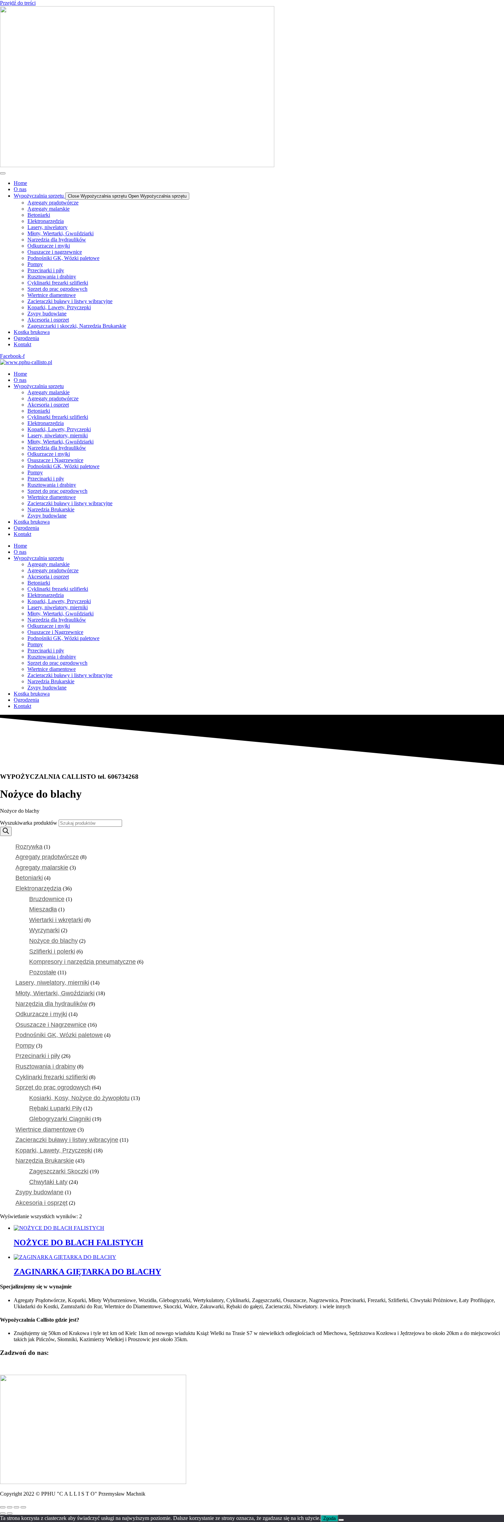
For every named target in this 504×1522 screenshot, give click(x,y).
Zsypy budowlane (47, 516)
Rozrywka (29, 846)
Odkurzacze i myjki (48, 454)
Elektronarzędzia (45, 423)
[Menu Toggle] (2, 173)
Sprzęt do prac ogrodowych (57, 491)
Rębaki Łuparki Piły (55, 1108)
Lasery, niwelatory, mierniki (57, 435)
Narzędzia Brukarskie (50, 509)
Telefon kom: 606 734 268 (29, 1366)
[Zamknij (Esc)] (23, 1507)
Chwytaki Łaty (48, 1181)
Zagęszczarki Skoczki (58, 1171)
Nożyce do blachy (53, 940)
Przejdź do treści (18, 3)
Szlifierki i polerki (52, 951)
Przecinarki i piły (45, 479)
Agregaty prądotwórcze (53, 398)
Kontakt (22, 534)
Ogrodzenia (26, 528)
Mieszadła (43, 909)
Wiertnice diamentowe (51, 497)
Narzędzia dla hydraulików (56, 448)
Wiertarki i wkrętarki (56, 919)
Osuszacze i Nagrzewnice (55, 460)
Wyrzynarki (44, 930)
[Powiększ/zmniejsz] (2, 1507)
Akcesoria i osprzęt (48, 405)
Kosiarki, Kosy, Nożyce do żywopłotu (79, 1098)
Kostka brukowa (32, 522)
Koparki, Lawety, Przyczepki (59, 429)
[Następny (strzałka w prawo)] (9, 1513)
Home (20, 374)
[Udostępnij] (16, 1507)
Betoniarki (38, 411)
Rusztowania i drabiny (51, 485)
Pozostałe (42, 972)
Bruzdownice (46, 899)
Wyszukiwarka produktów (29, 823)
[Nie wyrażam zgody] (341, 1520)
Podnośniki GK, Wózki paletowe (63, 466)
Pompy (35, 472)
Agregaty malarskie (48, 392)
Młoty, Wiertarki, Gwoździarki (60, 442)
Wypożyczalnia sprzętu (39, 386)
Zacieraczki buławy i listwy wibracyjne (69, 503)
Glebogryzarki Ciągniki (60, 1118)
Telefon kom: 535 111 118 (87, 1366)
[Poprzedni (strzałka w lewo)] (2, 1513)
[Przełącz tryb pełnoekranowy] (9, 1507)
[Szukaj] (6, 831)
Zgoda (329, 1518)
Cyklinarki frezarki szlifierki (57, 417)
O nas (20, 380)
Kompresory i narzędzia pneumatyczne (82, 961)
